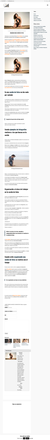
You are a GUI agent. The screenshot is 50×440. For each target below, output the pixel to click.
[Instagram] (49, 1)
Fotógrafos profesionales (37, 20)
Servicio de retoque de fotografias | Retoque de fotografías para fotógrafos (40, 30)
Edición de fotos (36, 15)
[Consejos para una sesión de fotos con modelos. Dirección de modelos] (16, 341)
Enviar (6, 333)
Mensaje (6, 319)
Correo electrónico (11, 311)
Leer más (31, 438)
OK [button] (24, 438)
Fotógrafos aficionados (37, 18)
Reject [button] (27, 438)
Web (5, 315)
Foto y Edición (36, 17)
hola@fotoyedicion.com (11, 1)
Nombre (8, 307)
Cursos (35, 14)
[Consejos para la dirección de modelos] (25, 341)
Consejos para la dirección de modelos (25, 344)
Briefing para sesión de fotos (8, 344)
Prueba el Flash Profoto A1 (38, 43)
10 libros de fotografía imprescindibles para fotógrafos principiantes (40, 27)
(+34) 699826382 (3, 1)
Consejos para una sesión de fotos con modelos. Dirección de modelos (16, 345)
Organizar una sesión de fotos (38, 36)
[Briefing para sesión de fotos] (8, 341)
